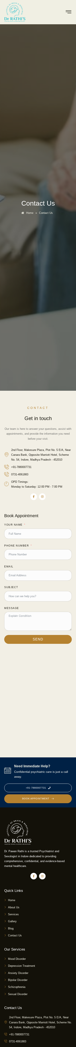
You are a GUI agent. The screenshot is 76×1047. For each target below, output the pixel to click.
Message (11, 608)
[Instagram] (42, 496)
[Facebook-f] (33, 496)
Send (38, 639)
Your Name (13, 524)
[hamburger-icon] (68, 12)
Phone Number (16, 545)
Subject (11, 587)
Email (9, 566)
